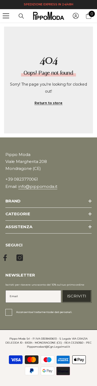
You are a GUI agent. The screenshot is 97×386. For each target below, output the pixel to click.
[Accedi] (76, 16)
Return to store (48, 103)
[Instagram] (19, 257)
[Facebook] (5, 257)
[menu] (6, 16)
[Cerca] (21, 16)
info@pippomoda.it (37, 186)
